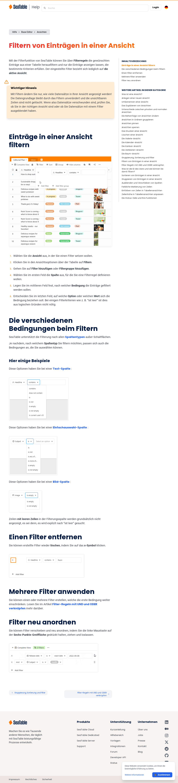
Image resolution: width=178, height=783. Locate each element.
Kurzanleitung (117, 729)
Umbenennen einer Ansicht (135, 101)
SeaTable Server (86, 740)
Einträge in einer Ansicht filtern (138, 65)
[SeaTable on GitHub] (166, 755)
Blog (140, 751)
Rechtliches (31, 779)
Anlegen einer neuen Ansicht (136, 98)
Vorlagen (115, 740)
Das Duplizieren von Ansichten (136, 105)
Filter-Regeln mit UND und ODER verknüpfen (143, 165)
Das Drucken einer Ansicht (134, 131)
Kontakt (142, 746)
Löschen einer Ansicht (132, 134)
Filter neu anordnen (131, 80)
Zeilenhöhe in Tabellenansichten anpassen (142, 194)
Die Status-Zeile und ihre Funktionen (139, 198)
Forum (113, 751)
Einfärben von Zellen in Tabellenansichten (142, 190)
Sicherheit (47, 779)
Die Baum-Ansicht (130, 153)
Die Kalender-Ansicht (132, 142)
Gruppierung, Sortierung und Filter (138, 157)
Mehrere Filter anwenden (134, 76)
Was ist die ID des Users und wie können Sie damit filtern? (142, 170)
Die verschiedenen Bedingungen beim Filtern (143, 69)
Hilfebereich (116, 735)
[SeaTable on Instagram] (166, 735)
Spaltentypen (75, 337)
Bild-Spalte (61, 482)
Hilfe (14, 32)
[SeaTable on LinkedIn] (166, 722)
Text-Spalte (61, 369)
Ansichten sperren (130, 127)
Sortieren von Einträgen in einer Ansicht (141, 175)
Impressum (14, 779)
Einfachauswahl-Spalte (70, 427)
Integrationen (117, 746)
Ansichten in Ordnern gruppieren (137, 119)
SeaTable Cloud (85, 729)
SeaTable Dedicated (88, 735)
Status (113, 763)
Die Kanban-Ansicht (131, 146)
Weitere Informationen (134, 775)
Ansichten (42, 32)
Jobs (140, 735)
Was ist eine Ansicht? (132, 94)
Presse (141, 740)
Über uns (143, 729)
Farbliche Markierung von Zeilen (137, 186)
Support (81, 746)
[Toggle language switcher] (166, 7)
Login (155, 7)
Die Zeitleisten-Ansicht (133, 150)
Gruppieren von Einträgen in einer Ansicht (142, 179)
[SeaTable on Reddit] (166, 748)
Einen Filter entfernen (132, 73)
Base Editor (26, 32)
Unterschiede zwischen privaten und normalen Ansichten (144, 110)
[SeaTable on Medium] (166, 728)
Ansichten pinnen (130, 123)
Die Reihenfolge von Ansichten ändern (140, 115)
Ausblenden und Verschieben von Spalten (142, 182)
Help (36, 7)
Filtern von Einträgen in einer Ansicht (139, 161)
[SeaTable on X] (166, 742)
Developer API (118, 757)
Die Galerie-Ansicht (131, 138)
